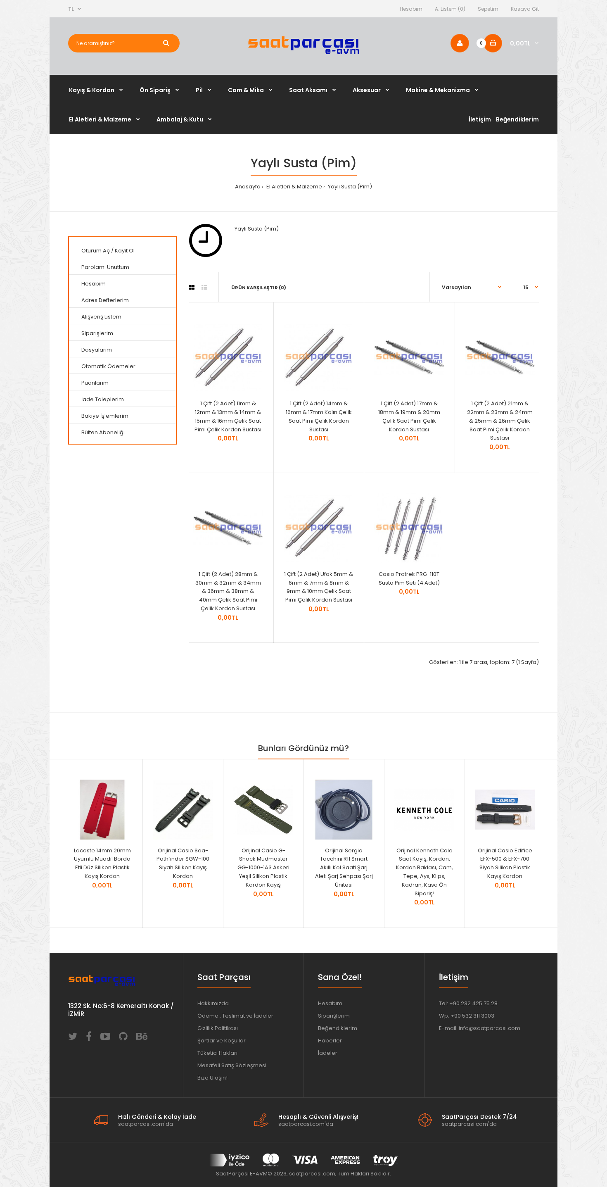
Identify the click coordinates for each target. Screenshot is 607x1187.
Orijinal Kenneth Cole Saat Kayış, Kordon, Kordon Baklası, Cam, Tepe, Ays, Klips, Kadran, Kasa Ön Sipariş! (424, 872)
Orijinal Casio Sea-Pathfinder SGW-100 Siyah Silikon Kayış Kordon (182, 863)
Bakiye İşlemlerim (104, 416)
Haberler (330, 1040)
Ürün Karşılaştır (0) (258, 287)
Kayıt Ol (125, 251)
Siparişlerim (97, 333)
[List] (204, 287)
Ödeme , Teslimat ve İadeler (235, 1016)
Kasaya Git (525, 8)
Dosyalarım (96, 350)
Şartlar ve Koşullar (221, 1040)
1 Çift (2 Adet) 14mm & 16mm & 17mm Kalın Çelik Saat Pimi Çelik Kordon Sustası (319, 416)
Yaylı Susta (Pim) (349, 186)
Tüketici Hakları (217, 1053)
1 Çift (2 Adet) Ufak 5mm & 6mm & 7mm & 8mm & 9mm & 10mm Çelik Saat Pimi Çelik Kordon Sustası (318, 587)
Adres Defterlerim (105, 300)
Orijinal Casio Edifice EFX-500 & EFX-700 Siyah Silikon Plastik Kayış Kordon (505, 863)
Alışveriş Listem (101, 317)
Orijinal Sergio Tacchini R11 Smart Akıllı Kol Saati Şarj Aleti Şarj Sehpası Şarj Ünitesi (344, 868)
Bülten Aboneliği (103, 432)
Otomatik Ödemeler (108, 366)
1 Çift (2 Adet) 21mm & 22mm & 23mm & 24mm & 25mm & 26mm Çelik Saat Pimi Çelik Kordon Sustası (500, 421)
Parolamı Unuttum (105, 267)
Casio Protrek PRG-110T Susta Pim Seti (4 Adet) (409, 578)
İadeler (327, 1053)
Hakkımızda (213, 1003)
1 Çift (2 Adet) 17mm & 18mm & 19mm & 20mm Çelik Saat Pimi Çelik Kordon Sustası (409, 416)
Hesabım (411, 8)
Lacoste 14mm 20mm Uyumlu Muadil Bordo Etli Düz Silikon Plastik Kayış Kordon (102, 863)
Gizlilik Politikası (217, 1028)
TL (71, 8)
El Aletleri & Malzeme (293, 186)
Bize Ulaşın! (212, 1078)
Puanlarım (95, 383)
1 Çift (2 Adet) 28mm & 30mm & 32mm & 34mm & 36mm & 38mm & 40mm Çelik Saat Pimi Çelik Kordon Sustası (228, 591)
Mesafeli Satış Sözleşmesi (231, 1065)
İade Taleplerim (102, 399)
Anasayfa (248, 186)
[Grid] (191, 287)
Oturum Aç (95, 251)
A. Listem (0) (450, 8)
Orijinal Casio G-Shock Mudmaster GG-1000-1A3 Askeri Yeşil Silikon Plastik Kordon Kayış (263, 868)
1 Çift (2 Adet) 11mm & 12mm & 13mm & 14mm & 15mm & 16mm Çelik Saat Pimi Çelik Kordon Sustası (227, 416)
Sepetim (488, 8)
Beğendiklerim (337, 1028)
